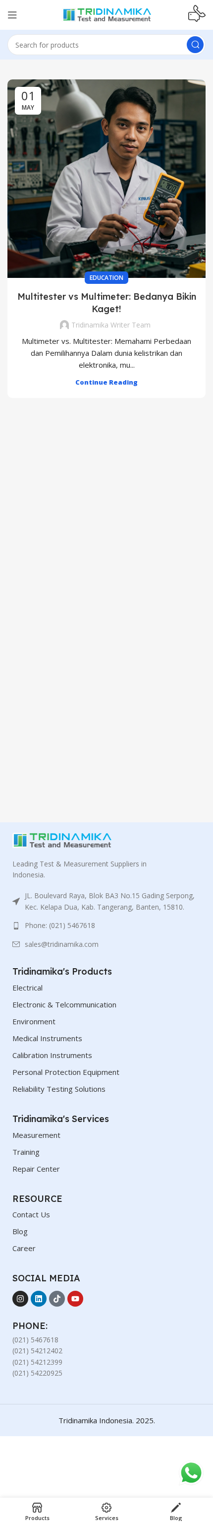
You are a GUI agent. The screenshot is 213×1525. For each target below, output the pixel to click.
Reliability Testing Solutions (59, 1089)
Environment (33, 1021)
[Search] (195, 44)
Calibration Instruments (52, 1055)
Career (24, 1248)
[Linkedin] (39, 1299)
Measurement (36, 1135)
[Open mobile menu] (12, 15)
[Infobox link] (197, 15)
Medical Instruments (47, 1038)
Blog (20, 1231)
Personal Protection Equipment (65, 1072)
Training (26, 1152)
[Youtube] (75, 1299)
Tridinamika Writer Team (111, 325)
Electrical (27, 988)
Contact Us (31, 1214)
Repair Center (36, 1169)
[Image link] (61, 839)
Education (106, 277)
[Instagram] (20, 1299)
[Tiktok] (57, 1299)
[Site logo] (106, 14)
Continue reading (106, 382)
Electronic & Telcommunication (64, 1004)
